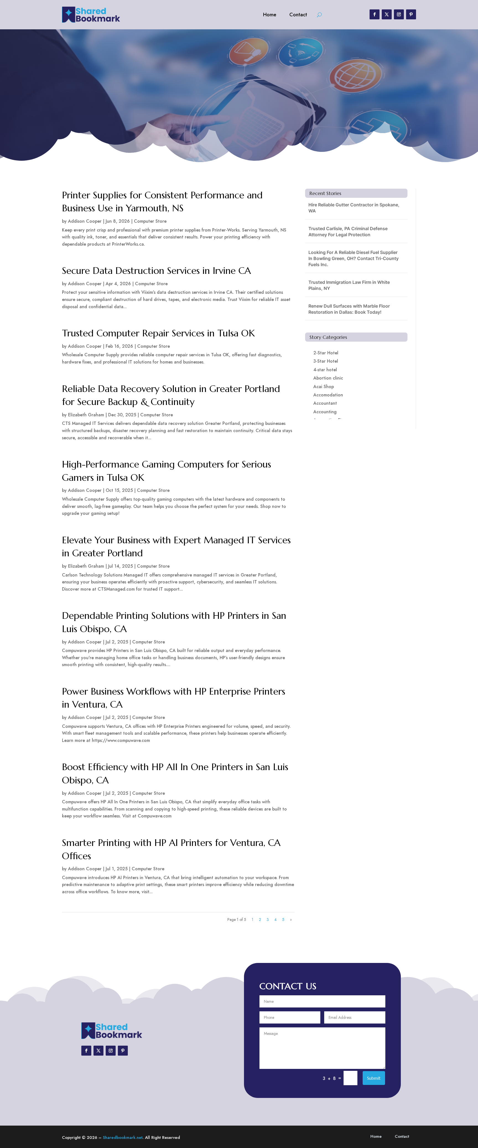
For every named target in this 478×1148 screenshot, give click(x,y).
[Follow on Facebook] (375, 14)
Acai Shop (323, 386)
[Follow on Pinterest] (411, 14)
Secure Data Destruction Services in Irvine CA (156, 271)
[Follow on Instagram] (399, 14)
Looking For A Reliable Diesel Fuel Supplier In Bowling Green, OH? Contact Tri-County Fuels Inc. (353, 258)
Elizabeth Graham (86, 415)
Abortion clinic (328, 378)
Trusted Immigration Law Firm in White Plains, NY (349, 285)
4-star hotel (325, 370)
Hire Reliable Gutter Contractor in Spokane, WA (353, 208)
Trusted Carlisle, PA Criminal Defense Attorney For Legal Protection (348, 231)
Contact (298, 14)
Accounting (325, 412)
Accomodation (328, 395)
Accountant (325, 403)
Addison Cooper (85, 221)
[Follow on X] (387, 14)
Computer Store (150, 221)
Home (269, 14)
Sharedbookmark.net (122, 1137)
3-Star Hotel (325, 361)
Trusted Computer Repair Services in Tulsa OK (158, 333)
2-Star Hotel (325, 353)
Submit (374, 1078)
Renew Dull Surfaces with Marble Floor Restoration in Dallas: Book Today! (349, 309)
